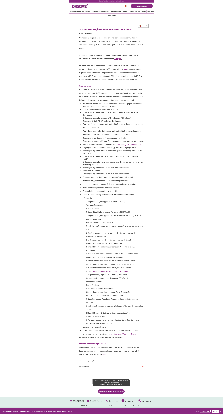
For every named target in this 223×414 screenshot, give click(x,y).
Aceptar (215, 411)
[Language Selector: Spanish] (127, 6)
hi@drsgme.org (78, 401)
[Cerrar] (221, 411)
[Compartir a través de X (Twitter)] (84, 361)
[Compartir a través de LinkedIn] (88, 361)
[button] (125, 11)
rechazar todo (205, 411)
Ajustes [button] (197, 411)
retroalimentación (107, 384)
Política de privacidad (66, 411)
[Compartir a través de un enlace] (93, 361)
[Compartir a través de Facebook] (80, 361)
